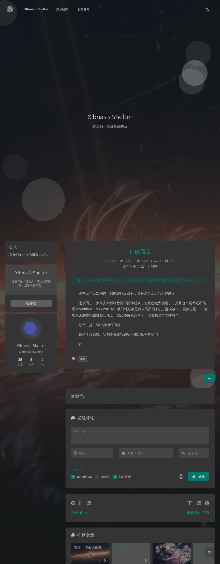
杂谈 (172, 261)
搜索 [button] (32, 303)
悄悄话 (105, 477)
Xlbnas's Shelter (36, 9)
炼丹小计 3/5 (198, 512)
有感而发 (140, 251)
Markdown (84, 477)
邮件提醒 (125, 477)
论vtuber (79, 512)
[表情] (181, 476)
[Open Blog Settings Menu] (209, 551)
